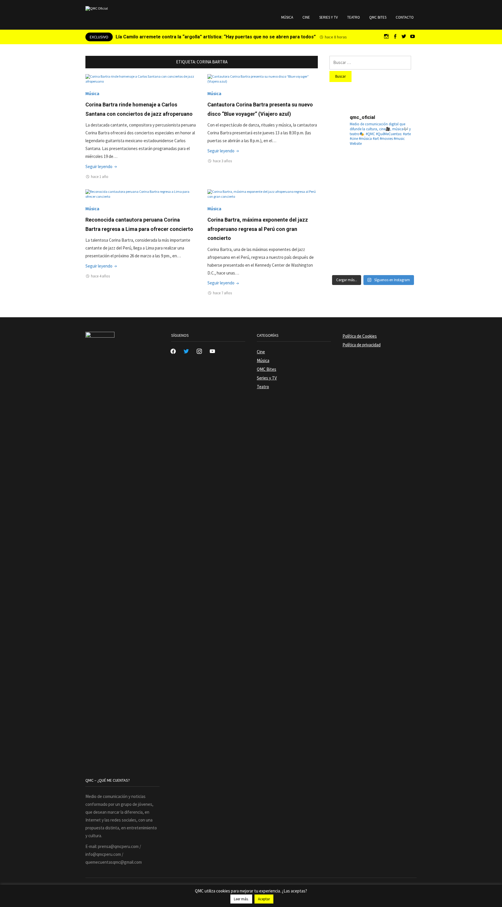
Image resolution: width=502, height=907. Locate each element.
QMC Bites (377, 17)
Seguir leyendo (101, 166)
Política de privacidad (362, 345)
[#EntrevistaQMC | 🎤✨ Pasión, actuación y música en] (373, 256)
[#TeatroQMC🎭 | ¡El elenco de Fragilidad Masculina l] (373, 167)
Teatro (353, 17)
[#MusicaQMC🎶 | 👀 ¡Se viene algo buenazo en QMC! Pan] (343, 226)
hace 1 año (99, 176)
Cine (306, 17)
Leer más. (241, 899)
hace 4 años (100, 276)
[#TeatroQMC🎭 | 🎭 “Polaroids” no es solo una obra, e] (403, 167)
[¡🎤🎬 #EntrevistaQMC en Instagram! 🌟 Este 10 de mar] (403, 256)
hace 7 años (222, 293)
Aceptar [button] (264, 899)
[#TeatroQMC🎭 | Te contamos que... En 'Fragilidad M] (343, 167)
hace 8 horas (336, 37)
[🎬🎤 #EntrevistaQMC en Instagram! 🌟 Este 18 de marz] (403, 226)
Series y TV (328, 17)
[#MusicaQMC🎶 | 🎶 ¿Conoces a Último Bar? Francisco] (373, 197)
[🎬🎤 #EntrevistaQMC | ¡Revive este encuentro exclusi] (373, 226)
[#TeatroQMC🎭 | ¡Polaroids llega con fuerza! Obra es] (343, 197)
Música (287, 17)
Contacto (405, 17)
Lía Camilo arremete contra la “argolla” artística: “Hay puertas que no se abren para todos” (216, 37)
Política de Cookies (360, 336)
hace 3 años (222, 160)
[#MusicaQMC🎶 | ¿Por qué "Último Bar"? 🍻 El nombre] (403, 197)
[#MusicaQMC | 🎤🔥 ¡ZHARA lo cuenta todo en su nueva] (343, 256)
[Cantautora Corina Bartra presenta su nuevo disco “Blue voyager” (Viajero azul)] (262, 78)
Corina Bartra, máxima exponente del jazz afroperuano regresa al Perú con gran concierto (257, 229)
